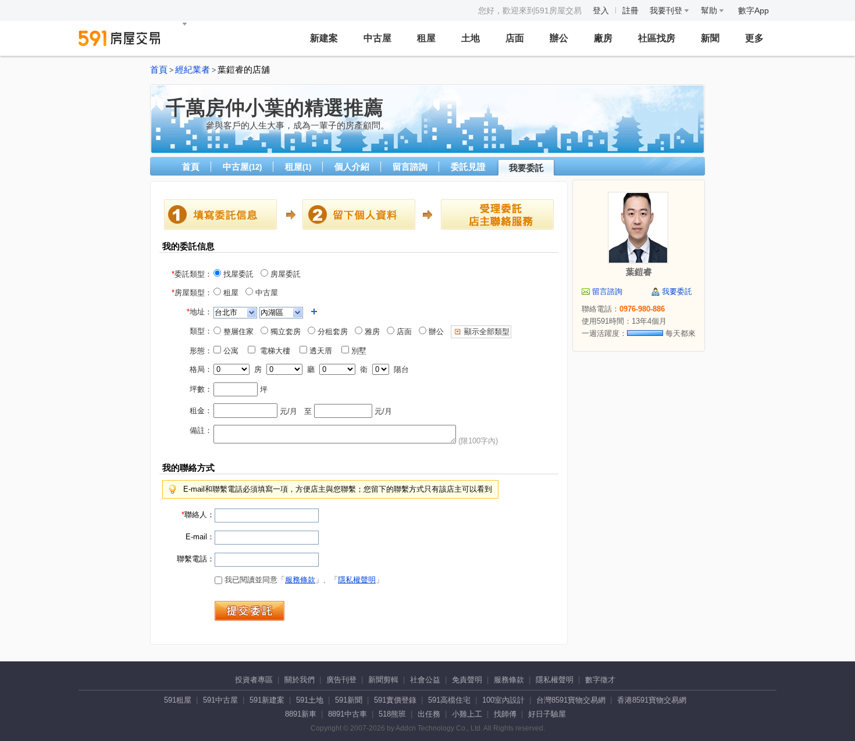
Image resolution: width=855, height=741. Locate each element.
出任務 (429, 714)
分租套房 (331, 331)
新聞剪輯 (383, 679)
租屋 (426, 38)
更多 (754, 38)
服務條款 (300, 579)
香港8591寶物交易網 (651, 700)
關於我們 (299, 679)
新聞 (710, 38)
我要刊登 (667, 10)
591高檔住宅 (449, 700)
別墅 (361, 350)
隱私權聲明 (357, 579)
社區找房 (656, 38)
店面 (514, 38)
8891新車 (300, 714)
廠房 (603, 38)
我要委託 (526, 168)
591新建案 (267, 700)
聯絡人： (198, 514)
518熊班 (392, 714)
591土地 (309, 700)
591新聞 (348, 700)
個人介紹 (351, 166)
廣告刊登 (341, 679)
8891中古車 (347, 714)
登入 (601, 10)
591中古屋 (220, 700)
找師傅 (505, 714)
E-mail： (200, 536)
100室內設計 (503, 700)
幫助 (710, 10)
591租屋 (177, 700)
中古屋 (377, 38)
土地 (470, 38)
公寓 (233, 350)
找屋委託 (237, 274)
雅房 (371, 331)
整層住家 (237, 331)
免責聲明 (467, 679)
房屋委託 (284, 274)
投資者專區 (254, 679)
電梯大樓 (276, 350)
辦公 (559, 38)
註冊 (630, 10)
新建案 (324, 38)
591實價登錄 (395, 700)
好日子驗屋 (547, 714)
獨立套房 (284, 331)
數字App (753, 10)
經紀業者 (192, 69)
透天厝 (323, 350)
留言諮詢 (410, 166)
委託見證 (468, 166)
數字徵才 (600, 679)
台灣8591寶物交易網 (570, 700)
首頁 (159, 69)
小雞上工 (467, 714)
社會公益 (425, 679)
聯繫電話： (196, 558)
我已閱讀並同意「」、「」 (302, 579)
